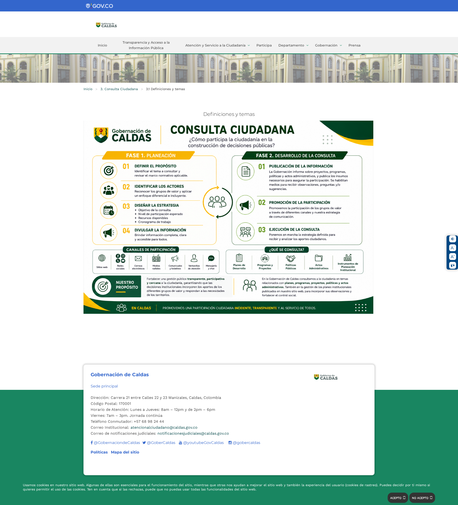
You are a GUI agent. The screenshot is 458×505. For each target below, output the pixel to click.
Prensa (354, 45)
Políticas (100, 452)
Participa (264, 45)
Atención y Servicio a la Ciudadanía (215, 45)
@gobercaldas (246, 442)
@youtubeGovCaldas (201, 442)
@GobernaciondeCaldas (116, 442)
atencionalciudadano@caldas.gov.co (164, 427)
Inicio (102, 45)
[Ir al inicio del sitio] (113, 24)
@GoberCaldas (158, 442)
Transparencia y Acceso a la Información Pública (146, 45)
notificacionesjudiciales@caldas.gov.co (193, 433)
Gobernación (326, 45)
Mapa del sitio (125, 452)
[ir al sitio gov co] (99, 6)
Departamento (291, 45)
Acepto (395, 498)
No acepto (420, 498)
